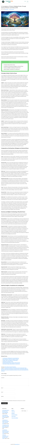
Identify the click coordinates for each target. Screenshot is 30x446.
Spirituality (10, 366)
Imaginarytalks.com (17, 444)
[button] (25, 1)
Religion (8, 366)
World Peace (14, 366)
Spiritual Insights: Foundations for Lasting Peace (12, 69)
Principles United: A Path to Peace (9, 64)
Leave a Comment (11, 9)
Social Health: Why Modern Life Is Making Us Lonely (5, 416)
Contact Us (13, 411)
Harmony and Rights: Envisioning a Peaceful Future (12, 67)
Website (2, 396)
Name (2, 387)
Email (2, 392)
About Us (13, 410)
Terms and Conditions (15, 417)
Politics (5, 366)
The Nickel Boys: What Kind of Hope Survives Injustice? (5, 426)
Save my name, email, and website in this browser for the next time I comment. (13, 400)
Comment (3, 377)
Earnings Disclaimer (14, 414)
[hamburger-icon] (27, 1)
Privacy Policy (14, 416)
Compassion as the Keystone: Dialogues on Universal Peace (13, 66)
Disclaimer (13, 413)
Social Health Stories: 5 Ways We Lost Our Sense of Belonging (5, 411)
